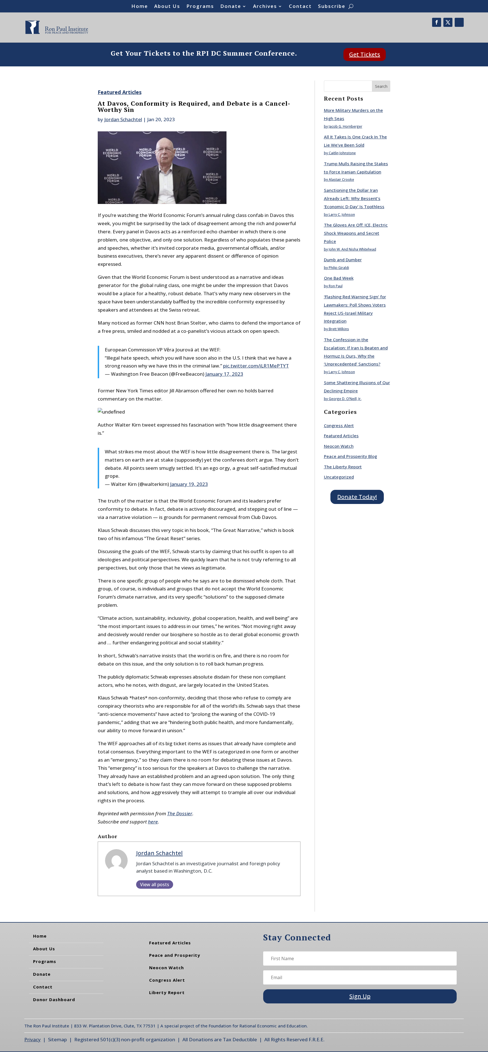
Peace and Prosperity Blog (350, 456)
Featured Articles (119, 92)
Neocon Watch (339, 446)
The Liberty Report (343, 467)
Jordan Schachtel (123, 119)
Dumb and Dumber (343, 259)
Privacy (32, 1039)
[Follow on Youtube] (459, 22)
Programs (200, 6)
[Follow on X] (447, 22)
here (153, 821)
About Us (167, 6)
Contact (300, 6)
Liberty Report (167, 992)
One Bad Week (339, 278)
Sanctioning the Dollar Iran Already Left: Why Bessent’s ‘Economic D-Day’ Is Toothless (354, 198)
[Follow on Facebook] (436, 22)
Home (139, 6)
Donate (230, 6)
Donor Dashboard (54, 999)
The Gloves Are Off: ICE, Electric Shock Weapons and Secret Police (356, 233)
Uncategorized (339, 477)
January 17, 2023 (224, 374)
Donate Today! (357, 497)
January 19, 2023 (189, 484)
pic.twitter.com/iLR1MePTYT (256, 365)
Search (381, 86)
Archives (265, 6)
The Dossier (179, 813)
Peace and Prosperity (174, 955)
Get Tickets (364, 54)
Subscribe (331, 6)
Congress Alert (339, 425)
